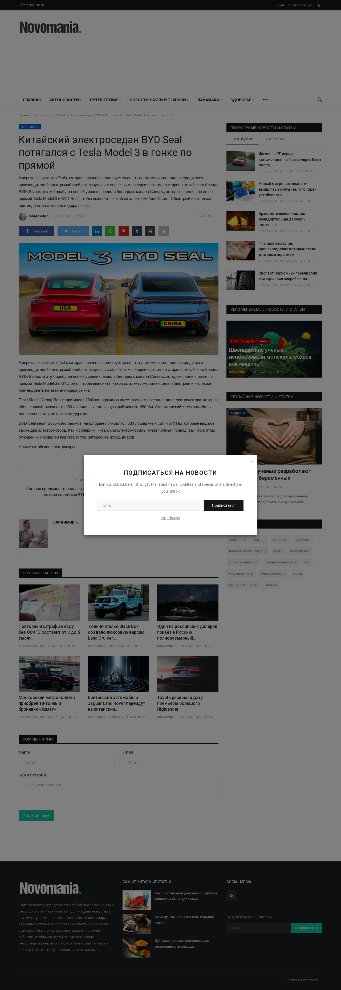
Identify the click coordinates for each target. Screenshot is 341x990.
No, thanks (170, 517)
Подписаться (224, 505)
